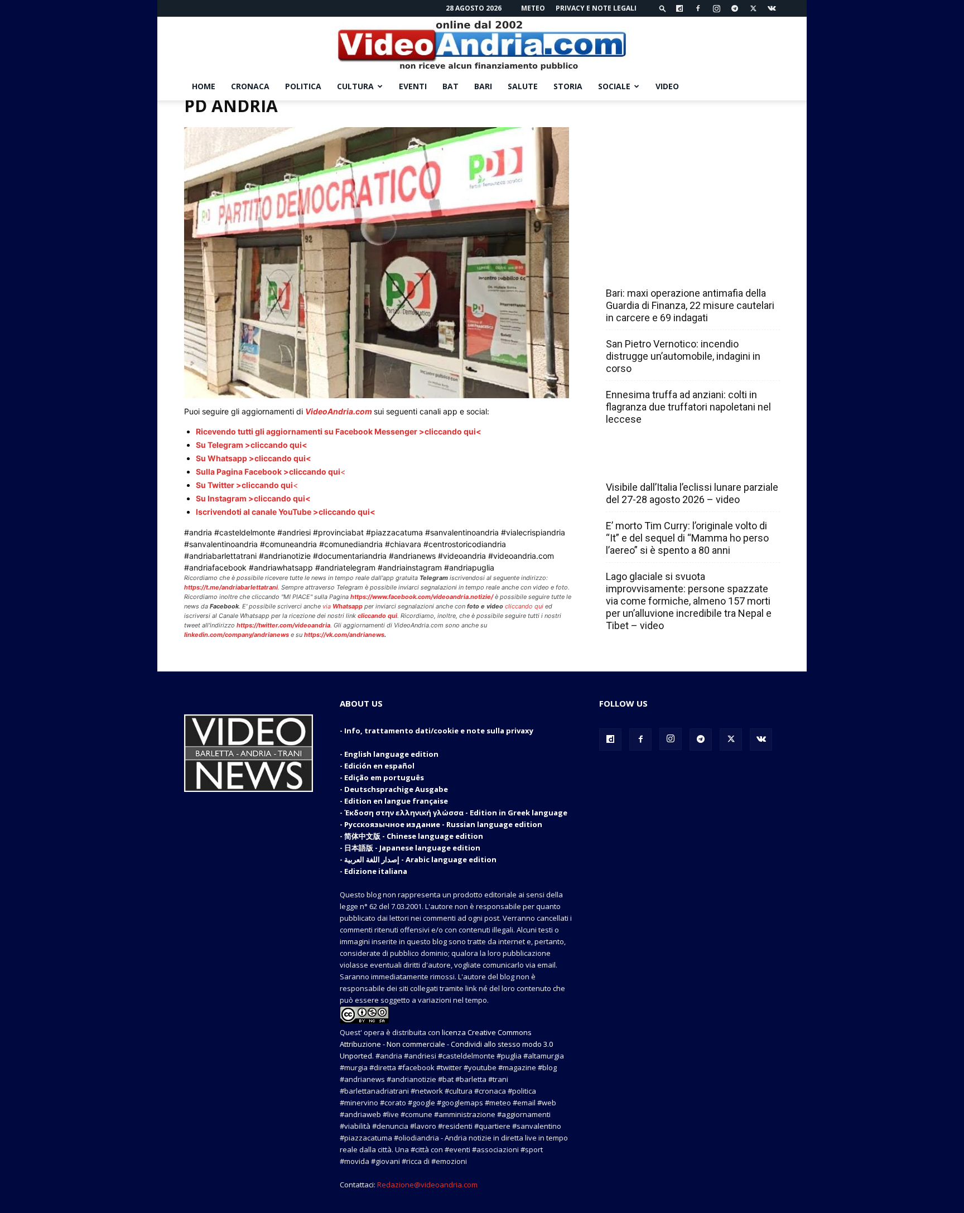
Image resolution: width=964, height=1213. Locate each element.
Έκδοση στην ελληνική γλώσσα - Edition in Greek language (455, 813)
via (343, 606)
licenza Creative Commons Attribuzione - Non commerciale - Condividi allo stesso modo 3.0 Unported (446, 1044)
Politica (303, 86)
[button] (662, 8)
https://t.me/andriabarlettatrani (231, 587)
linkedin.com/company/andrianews (236, 635)
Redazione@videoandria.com (427, 1185)
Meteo (533, 8)
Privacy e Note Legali (596, 8)
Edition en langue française (396, 801)
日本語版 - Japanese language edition (412, 848)
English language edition (391, 754)
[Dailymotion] (679, 8)
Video (667, 86)
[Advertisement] (689, 170)
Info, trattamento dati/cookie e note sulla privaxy (438, 731)
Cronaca (250, 86)
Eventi (413, 86)
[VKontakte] (771, 8)
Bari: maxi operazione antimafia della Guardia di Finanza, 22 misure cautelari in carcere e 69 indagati (690, 305)
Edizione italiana (375, 871)
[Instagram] (716, 8)
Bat (450, 86)
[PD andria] (376, 395)
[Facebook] (698, 8)
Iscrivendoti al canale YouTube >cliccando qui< (285, 511)
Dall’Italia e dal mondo (660, 462)
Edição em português (384, 777)
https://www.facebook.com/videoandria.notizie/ (421, 597)
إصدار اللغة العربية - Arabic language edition (420, 859)
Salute (523, 86)
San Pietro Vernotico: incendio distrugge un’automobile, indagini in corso (683, 356)
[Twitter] (753, 8)
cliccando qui (524, 606)
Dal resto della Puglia (658, 268)
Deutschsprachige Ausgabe (396, 789)
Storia (567, 86)
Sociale (614, 86)
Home (203, 86)
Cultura (355, 86)
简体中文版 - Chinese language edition (413, 836)
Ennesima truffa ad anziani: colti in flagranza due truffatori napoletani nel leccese (688, 407)
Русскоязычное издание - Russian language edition (443, 824)
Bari (483, 86)
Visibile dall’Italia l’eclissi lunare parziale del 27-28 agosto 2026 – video (692, 493)
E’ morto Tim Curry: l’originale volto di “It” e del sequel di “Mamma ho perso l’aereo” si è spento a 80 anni (687, 538)
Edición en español (379, 766)
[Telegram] (734, 8)
